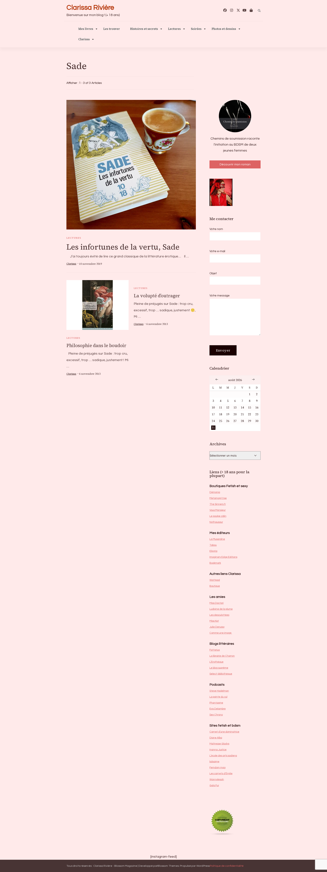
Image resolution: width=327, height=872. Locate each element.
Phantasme (216, 703)
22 (249, 414)
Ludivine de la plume (221, 609)
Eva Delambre (217, 708)
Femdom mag (217, 767)
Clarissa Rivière (90, 7)
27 (235, 421)
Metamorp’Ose (218, 498)
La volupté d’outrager (157, 296)
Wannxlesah (216, 779)
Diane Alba (215, 737)
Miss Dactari (216, 603)
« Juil (217, 379)
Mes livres (85, 29)
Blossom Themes (168, 865)
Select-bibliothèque (220, 674)
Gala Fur (214, 785)
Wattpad (214, 580)
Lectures (73, 238)
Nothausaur (216, 522)
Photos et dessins (224, 29)
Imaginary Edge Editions (223, 557)
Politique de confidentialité (227, 865)
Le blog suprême (218, 668)
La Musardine (217, 539)
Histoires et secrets (144, 29)
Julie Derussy (216, 627)
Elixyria (213, 551)
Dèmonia (214, 492)
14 (242, 407)
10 (213, 407)
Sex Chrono (216, 714)
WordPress (203, 865)
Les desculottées (219, 615)
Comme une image (220, 633)
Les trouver (111, 29)
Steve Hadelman (219, 691)
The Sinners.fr (217, 504)
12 (227, 407)
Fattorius (214, 650)
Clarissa (84, 39)
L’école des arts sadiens (223, 755)
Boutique (214, 586)
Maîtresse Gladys (219, 743)
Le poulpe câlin (217, 516)
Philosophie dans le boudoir (96, 345)
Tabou (213, 545)
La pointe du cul (218, 697)
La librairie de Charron (222, 656)
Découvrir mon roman (235, 164)
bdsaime (214, 761)
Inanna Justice (218, 749)
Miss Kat (214, 621)
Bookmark (215, 563)
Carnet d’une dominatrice (224, 732)
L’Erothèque (216, 662)
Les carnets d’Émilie (220, 773)
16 (256, 407)
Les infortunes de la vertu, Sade (123, 247)
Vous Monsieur (217, 510)
